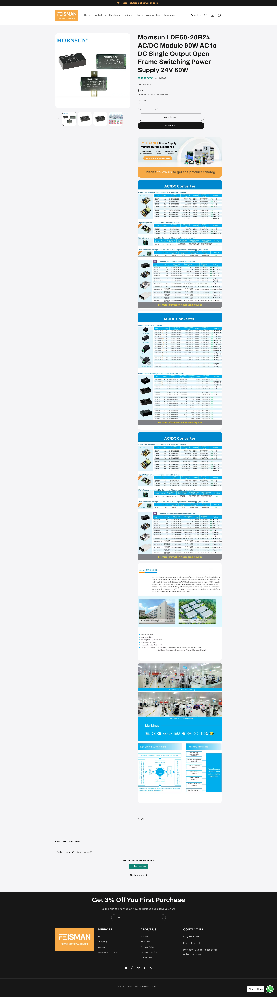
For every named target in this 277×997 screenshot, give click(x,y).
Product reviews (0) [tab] (65, 852)
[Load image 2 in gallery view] (85, 119)
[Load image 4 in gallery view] (116, 119)
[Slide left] (58, 119)
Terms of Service (149, 952)
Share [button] (144, 819)
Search (144, 936)
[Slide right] (127, 119)
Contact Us (146, 957)
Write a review (138, 866)
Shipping (142, 95)
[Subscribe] (162, 917)
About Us (145, 942)
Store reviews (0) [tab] (84, 852)
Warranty (102, 947)
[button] (99, 15)
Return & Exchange (107, 952)
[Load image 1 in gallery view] (69, 119)
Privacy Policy (148, 947)
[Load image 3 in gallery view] (100, 119)
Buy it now (171, 125)
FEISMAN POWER (133, 986)
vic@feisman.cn (192, 936)
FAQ (100, 936)
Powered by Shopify (150, 986)
